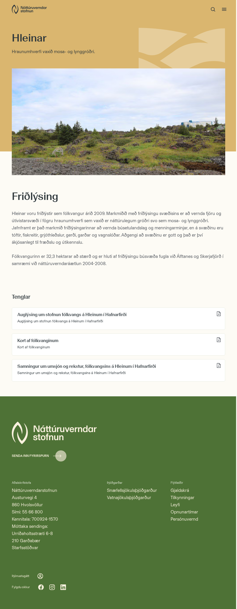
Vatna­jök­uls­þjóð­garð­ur (129, 497)
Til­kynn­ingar (182, 497)
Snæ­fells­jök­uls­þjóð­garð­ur (132, 490)
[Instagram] (52, 587)
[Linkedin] (63, 587)
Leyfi (175, 504)
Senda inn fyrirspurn (30, 456)
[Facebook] (41, 587)
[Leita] (213, 9)
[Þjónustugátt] (40, 576)
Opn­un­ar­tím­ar (184, 512)
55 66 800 (32, 512)
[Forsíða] (29, 9)
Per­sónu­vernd (184, 519)
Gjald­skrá (180, 490)
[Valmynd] (224, 9)
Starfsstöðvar (25, 547)
